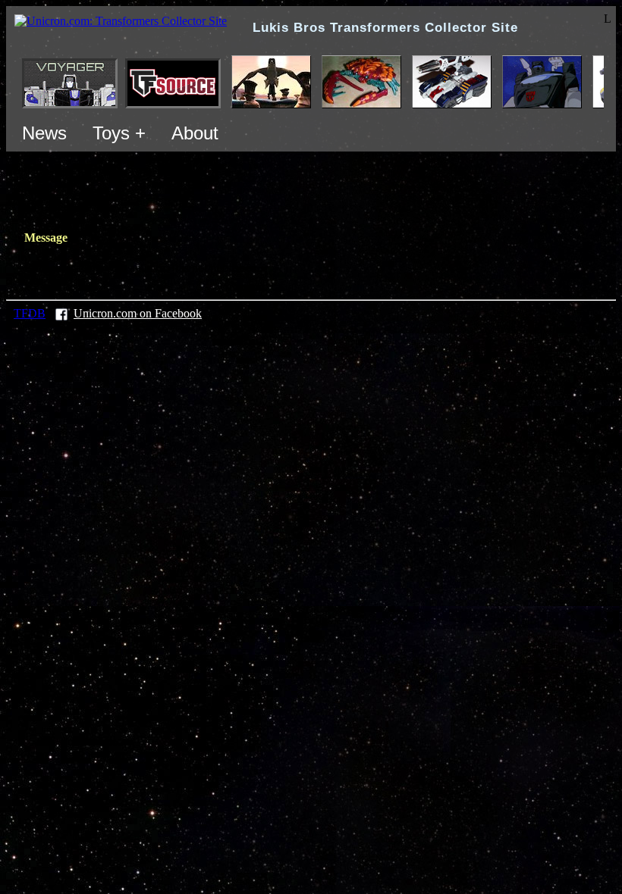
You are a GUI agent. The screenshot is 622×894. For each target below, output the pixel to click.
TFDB (30, 313)
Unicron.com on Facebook (138, 313)
